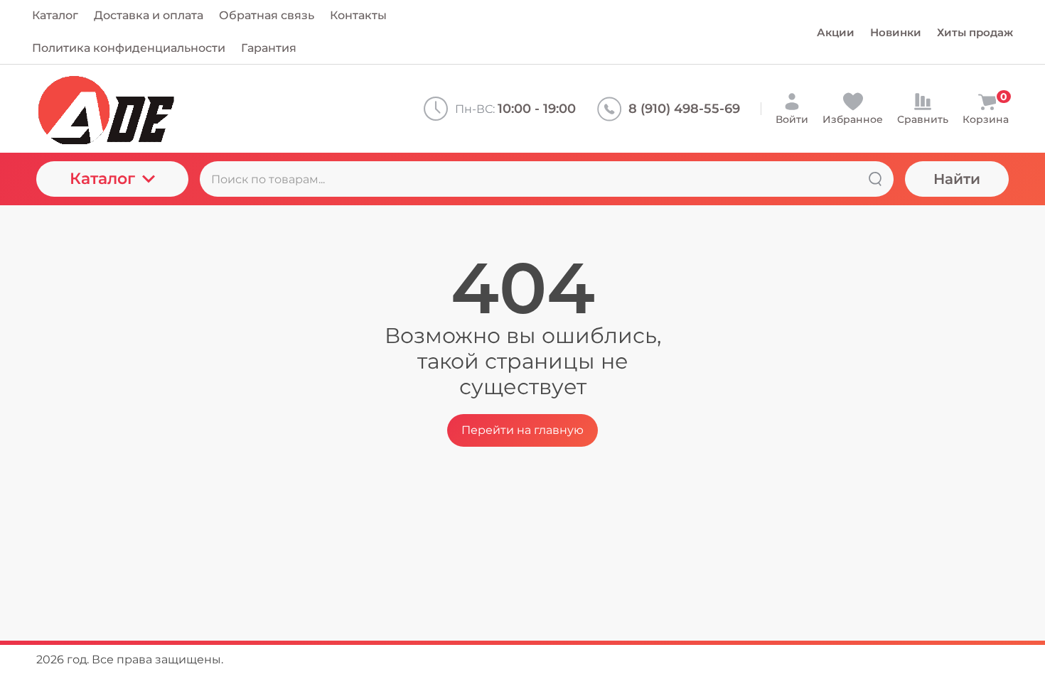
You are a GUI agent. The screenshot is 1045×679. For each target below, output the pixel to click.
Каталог (102, 178)
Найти (956, 179)
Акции (835, 32)
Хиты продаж (975, 32)
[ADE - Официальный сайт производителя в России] (153, 108)
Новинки (895, 32)
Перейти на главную (522, 430)
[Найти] (875, 179)
